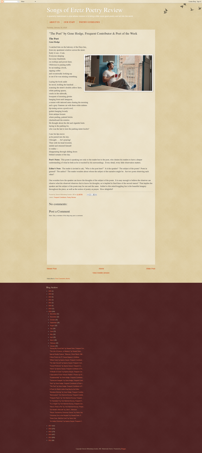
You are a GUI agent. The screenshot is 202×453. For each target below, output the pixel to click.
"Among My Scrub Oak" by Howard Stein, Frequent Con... (67, 348)
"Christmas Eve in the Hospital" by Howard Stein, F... (66, 415)
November (53, 317)
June (51, 331)
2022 (50, 300)
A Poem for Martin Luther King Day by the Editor (64, 389)
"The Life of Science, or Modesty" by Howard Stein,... (66, 351)
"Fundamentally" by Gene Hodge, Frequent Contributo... (67, 377)
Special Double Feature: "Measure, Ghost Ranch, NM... (67, 354)
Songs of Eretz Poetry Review (85, 9)
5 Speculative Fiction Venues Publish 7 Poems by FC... (67, 374)
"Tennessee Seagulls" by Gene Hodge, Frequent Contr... (67, 380)
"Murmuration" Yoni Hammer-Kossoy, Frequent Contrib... (67, 395)
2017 (50, 426)
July (51, 328)
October (52, 320)
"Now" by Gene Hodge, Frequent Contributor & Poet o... (67, 383)
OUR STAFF (69, 22)
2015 (50, 431)
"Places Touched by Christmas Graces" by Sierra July (66, 412)
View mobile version (101, 273)
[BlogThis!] (90, 195)
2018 (50, 311)
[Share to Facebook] (94, 195)
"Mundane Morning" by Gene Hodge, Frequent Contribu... (67, 392)
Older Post (150, 269)
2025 (50, 291)
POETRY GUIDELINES (89, 22)
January (52, 346)
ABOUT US (54, 22)
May (51, 334)
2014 (50, 434)
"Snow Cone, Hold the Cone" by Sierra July (63, 418)
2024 (50, 294)
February (53, 343)
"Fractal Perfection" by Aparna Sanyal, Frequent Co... (66, 366)
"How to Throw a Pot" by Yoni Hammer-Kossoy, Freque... (67, 406)
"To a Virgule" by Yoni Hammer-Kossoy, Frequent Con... (67, 404)
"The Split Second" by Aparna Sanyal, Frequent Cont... (66, 363)
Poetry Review (71, 197)
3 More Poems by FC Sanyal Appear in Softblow (64, 357)
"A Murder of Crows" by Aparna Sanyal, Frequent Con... (66, 372)
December (53, 314)
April (51, 337)
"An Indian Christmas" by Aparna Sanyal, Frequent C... (66, 421)
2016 (50, 429)
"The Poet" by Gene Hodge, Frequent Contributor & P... (66, 386)
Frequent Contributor (60, 197)
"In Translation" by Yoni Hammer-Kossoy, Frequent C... (66, 401)
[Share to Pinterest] (96, 195)
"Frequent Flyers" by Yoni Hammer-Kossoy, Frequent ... (67, 398)
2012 (50, 440)
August (52, 325)
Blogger (123, 449)
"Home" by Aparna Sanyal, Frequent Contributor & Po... (66, 369)
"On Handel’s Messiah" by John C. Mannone (63, 409)
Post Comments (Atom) (62, 278)
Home (101, 269)
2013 (50, 437)
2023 (50, 297)
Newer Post (52, 269)
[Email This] (88, 195)
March (52, 340)
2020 (50, 305)
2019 (50, 308)
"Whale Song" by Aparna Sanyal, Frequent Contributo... (66, 360)
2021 (50, 303)
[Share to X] (92, 195)
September (53, 322)
